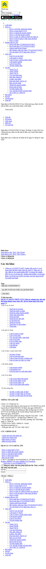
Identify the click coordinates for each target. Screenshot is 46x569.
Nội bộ (7, 96)
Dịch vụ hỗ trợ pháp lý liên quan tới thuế (23, 39)
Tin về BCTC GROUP (17, 93)
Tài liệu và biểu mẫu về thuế (19, 392)
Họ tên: (3, 469)
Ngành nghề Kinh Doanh (18, 48)
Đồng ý (10, 476)
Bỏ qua (4, 476)
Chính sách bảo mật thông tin (12, 436)
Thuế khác (13, 326)
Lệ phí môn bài (14, 320)
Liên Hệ (8, 100)
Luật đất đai (13, 345)
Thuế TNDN (13, 71)
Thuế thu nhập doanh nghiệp (19, 313)
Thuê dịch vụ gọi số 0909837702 (15, 463)
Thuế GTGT (13, 69)
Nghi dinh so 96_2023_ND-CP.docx (13, 254)
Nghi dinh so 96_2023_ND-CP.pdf (13, 252)
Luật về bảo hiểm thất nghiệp (19, 384)
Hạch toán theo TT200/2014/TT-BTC (22, 44)
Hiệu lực (8, 123)
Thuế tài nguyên (14, 322)
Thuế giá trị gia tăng (16, 309)
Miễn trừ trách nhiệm (9, 441)
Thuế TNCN (13, 73)
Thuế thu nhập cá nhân (17, 311)
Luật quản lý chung (16, 58)
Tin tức (7, 67)
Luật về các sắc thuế (16, 56)
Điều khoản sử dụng (9, 439)
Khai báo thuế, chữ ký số (17, 81)
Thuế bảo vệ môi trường (17, 324)
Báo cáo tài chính (15, 83)
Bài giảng (8, 95)
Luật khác (12, 347)
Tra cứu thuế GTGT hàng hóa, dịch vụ (22, 52)
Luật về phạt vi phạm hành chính (20, 60)
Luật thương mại (15, 369)
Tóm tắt (7, 117)
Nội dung (8, 119)
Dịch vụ (8, 27)
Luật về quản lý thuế (16, 334)
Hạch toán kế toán (15, 87)
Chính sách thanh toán (9, 437)
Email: (3, 472)
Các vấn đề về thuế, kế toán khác (20, 91)
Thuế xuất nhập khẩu (16, 315)
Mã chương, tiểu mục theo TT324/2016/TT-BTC (26, 50)
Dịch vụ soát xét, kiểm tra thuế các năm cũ (23, 37)
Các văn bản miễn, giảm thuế (19, 337)
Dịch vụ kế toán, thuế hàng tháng (20, 29)
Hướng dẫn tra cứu (11, 42)
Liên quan (8, 121)
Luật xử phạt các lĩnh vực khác (19, 360)
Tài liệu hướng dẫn (15, 66)
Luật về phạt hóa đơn (16, 356)
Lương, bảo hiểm (15, 79)
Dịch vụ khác (14, 40)
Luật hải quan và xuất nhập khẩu (20, 371)
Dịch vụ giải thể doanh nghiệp (19, 35)
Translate (17, 15)
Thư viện (8, 54)
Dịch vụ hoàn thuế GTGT (18, 31)
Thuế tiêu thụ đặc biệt (16, 319)
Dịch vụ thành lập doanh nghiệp (20, 33)
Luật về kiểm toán (15, 341)
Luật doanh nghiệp (15, 62)
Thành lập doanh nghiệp (17, 85)
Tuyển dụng (9, 98)
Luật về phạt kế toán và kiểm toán (20, 358)
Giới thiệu (8, 25)
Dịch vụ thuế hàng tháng (10, 456)
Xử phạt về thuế (14, 354)
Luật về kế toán (14, 339)
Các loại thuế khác (15, 75)
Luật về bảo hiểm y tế (16, 382)
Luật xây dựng (14, 343)
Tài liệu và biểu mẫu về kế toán (20, 394)
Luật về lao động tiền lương (18, 379)
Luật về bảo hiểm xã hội (17, 381)
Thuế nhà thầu (14, 317)
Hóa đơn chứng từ (15, 77)
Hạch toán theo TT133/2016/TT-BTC (22, 46)
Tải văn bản (9, 125)
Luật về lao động (15, 64)
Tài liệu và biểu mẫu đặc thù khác (20, 396)
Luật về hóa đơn (14, 335)
